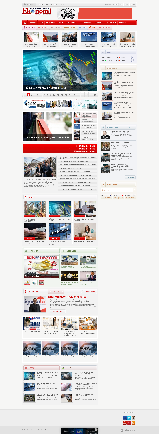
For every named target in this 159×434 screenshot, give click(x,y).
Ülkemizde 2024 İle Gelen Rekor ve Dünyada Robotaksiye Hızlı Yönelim (121, 132)
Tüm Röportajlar (90, 291)
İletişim (133, 4)
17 (82, 95)
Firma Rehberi (30, 27)
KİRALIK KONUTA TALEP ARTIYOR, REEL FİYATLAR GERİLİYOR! (32, 220)
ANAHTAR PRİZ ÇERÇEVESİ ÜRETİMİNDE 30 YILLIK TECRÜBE (88, 268)
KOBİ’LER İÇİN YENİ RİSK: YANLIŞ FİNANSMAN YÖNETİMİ (86, 384)
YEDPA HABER (111, 23)
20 (95, 95)
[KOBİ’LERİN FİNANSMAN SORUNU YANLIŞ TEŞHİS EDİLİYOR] (66, 401)
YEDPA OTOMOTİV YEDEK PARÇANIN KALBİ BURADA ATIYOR (69, 284)
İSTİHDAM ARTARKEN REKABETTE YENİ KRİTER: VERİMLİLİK (75, 176)
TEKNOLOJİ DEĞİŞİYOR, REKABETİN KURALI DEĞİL (120, 165)
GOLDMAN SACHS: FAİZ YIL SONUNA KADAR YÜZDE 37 (123, 103)
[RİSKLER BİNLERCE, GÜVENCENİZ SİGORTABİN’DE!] (35, 311)
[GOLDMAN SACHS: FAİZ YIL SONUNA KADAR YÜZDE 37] (107, 109)
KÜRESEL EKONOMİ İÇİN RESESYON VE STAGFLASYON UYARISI (58, 243)
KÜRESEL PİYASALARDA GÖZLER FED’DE (51, 4)
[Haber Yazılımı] (130, 430)
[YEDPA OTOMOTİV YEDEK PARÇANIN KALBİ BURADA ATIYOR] (69, 280)
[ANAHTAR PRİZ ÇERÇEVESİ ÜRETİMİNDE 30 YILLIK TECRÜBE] (88, 264)
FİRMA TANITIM (71, 23)
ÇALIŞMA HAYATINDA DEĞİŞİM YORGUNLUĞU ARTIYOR (78, 158)
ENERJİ (60, 23)
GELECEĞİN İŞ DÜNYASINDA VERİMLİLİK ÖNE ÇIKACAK (78, 165)
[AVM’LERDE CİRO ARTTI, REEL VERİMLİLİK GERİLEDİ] (47, 126)
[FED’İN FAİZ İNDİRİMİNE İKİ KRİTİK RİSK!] (29, 390)
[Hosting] (122, 430)
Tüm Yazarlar (106, 27)
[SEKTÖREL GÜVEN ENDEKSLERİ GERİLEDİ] (107, 120)
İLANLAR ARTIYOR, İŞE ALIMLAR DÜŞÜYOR (74, 161)
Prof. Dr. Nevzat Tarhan (105, 149)
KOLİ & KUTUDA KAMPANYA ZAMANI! (88, 332)
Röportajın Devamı (58, 311)
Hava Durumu (71, 27)
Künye (126, 4)
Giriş (121, 4)
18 (87, 95)
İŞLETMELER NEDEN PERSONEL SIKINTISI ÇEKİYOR (121, 154)
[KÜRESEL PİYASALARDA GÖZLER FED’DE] (29, 379)
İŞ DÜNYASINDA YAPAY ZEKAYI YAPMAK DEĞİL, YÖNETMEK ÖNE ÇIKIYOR (75, 187)
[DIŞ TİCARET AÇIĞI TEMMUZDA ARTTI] (107, 89)
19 (91, 95)
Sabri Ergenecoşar (105, 160)
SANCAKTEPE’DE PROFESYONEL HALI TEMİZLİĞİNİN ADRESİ (69, 333)
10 (54, 95)
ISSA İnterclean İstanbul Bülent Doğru (86, 283)
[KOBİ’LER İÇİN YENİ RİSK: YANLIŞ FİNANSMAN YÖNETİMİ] (66, 390)
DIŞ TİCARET (50, 23)
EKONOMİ (32, 23)
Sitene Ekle (108, 4)
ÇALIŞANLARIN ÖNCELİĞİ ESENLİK (71, 168)
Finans (83, 27)
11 (58, 95)
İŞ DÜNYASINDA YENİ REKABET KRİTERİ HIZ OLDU (76, 182)
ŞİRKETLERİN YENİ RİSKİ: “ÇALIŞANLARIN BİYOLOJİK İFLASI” (77, 180)
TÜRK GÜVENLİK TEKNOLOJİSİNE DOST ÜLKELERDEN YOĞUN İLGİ (48, 395)
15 (74, 95)
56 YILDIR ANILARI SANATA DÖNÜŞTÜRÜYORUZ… (50, 332)
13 (66, 95)
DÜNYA (121, 23)
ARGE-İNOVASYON (86, 23)
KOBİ (41, 23)
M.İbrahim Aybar (105, 138)
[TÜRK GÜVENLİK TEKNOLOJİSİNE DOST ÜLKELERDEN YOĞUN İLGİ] (29, 401)
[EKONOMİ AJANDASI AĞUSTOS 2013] (34, 284)
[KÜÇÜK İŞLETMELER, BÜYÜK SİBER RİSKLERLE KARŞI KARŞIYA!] (66, 379)
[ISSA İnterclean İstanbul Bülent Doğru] (88, 280)
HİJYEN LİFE (99, 23)
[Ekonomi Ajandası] (27, 284)
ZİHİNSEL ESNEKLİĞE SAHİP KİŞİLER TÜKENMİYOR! (120, 143)
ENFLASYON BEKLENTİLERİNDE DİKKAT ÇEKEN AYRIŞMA (34, 242)
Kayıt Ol (115, 4)
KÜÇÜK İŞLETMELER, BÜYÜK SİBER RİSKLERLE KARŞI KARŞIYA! (84, 374)
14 (70, 95)
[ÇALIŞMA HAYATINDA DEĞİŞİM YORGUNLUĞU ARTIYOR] (107, 99)
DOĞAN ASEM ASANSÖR (32, 331)
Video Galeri (57, 27)
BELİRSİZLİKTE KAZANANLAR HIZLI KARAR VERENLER (78, 189)
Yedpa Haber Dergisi (32, 356)
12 (62, 95)
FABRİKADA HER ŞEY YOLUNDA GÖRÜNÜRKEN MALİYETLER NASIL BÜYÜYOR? (75, 173)
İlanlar (94, 27)
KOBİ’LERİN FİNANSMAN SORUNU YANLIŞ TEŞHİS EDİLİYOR (85, 395)
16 (78, 95)
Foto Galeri (44, 27)
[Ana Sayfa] (25, 23)
